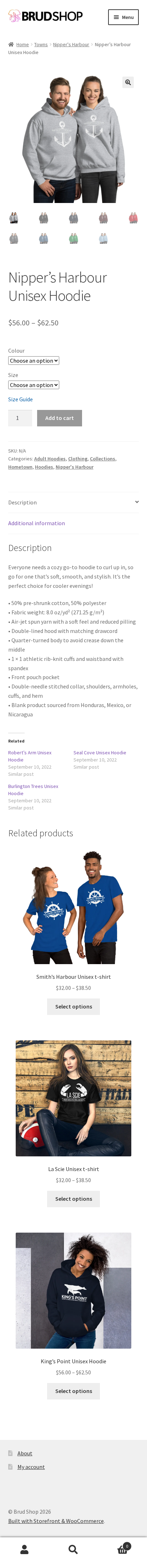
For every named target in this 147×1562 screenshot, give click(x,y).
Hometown (20, 467)
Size (13, 374)
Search (73, 1550)
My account (31, 1466)
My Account (24, 1550)
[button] (128, 82)
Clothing (77, 458)
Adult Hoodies (50, 458)
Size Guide (20, 399)
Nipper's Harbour (71, 44)
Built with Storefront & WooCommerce (56, 1520)
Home (22, 44)
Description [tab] (22, 502)
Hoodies (44, 467)
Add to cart (59, 417)
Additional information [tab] (36, 523)
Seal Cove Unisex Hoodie (100, 752)
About (24, 1453)
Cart (113, 1543)
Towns (41, 44)
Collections (102, 458)
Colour (16, 350)
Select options (73, 1006)
